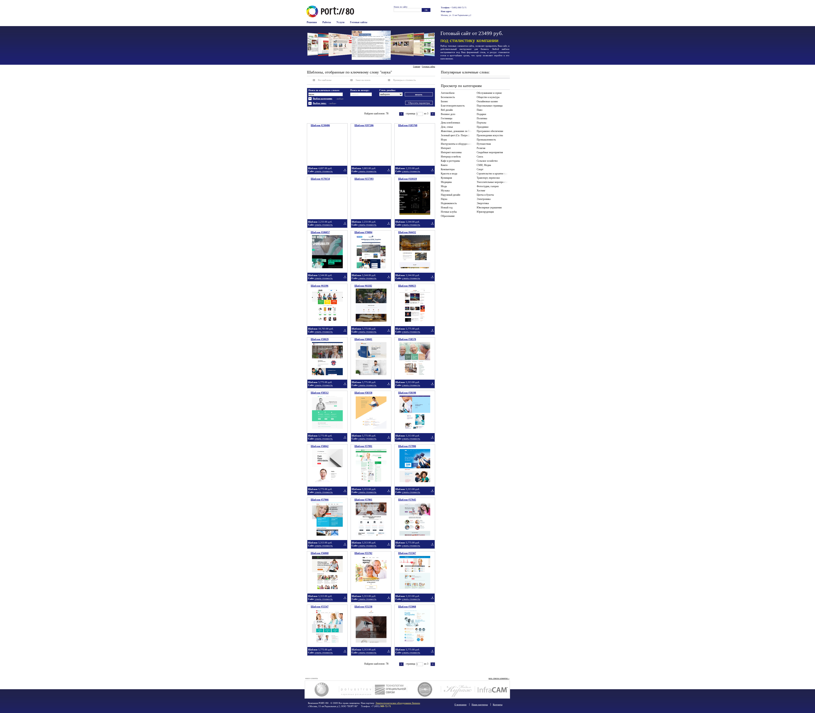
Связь (480, 156)
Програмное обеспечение (490, 131)
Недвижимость (449, 203)
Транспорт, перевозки (488, 177)
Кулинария (446, 177)
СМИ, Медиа (484, 165)
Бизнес (444, 101)
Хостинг (481, 190)
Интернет (446, 148)
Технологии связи (390, 689)
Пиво (479, 109)
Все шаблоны (324, 80)
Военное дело (448, 114)
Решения (312, 22)
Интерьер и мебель (451, 156)
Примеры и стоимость (404, 80)
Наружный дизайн (450, 194)
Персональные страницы (490, 105)
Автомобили (447, 92)
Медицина (446, 182)
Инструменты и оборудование (457, 143)
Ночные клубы (449, 211)
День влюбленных (450, 122)
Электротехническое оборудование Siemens (397, 703)
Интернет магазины (451, 152)
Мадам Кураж (458, 689)
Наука (444, 199)
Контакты (497, 704)
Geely (322, 689)
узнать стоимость (324, 171)
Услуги (340, 22)
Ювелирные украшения (489, 207)
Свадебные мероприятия (490, 152)
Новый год (446, 207)
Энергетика (483, 203)
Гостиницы (446, 118)
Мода (444, 186)
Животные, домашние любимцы (457, 131)
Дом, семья (447, 126)
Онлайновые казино (487, 101)
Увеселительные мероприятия (493, 182)
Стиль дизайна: (387, 90)
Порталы (481, 122)
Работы (326, 22)
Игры (444, 139)
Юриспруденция (485, 211)
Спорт (480, 169)
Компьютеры (448, 169)
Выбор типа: (319, 103)
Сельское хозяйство (487, 160)
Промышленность (486, 139)
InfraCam (492, 689)
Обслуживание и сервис (489, 92)
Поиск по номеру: (360, 90)
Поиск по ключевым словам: (324, 90)
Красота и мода (449, 173)
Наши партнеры (480, 704)
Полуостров (356, 689)
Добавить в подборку (345, 169)
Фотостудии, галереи (488, 186)
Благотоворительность (453, 105)
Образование (448, 216)
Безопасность (448, 97)
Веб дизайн (447, 109)
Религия (481, 148)
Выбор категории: (322, 98)
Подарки (481, 114)
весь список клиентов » (499, 678)
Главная (416, 66)
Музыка (445, 190)
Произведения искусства (490, 135)
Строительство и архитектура (492, 173)
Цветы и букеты (485, 194)
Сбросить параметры (419, 103)
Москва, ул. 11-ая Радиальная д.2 (456, 15)
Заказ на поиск (363, 80)
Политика (482, 118)
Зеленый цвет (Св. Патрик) (455, 135)
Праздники (482, 126)
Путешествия (484, 143)
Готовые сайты (358, 22)
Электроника (483, 199)
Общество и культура (488, 97)
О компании (460, 704)
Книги (444, 165)
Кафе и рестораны (450, 160)
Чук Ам (424, 689)
